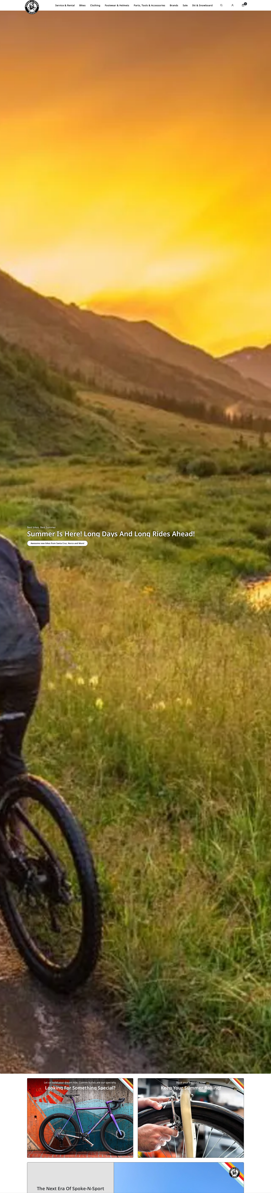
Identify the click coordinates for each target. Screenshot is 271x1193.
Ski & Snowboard (202, 5)
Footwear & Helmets (117, 5)
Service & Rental (65, 5)
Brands (174, 5)
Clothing (95, 5)
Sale (185, 5)
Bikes (82, 5)
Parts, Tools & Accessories (149, 5)
